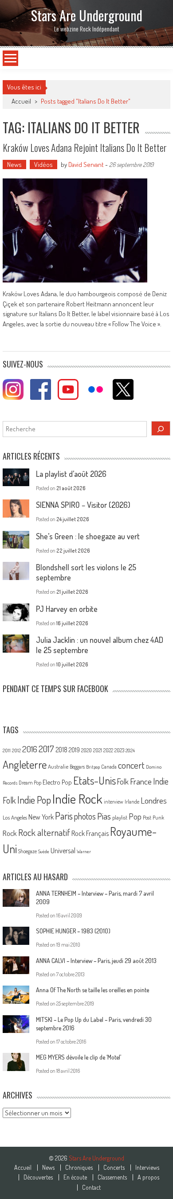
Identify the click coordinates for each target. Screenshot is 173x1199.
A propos (148, 1177)
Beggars (77, 766)
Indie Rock (77, 798)
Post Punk (153, 817)
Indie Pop (34, 799)
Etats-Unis (94, 780)
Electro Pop (57, 782)
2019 (74, 750)
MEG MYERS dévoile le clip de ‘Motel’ (78, 1057)
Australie (58, 766)
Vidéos (43, 164)
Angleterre (25, 764)
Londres (154, 800)
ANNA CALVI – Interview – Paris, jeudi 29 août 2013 (96, 960)
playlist (119, 817)
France (141, 781)
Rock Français (90, 833)
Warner (84, 851)
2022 (108, 750)
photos (85, 816)
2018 (61, 749)
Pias (104, 816)
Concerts (114, 1167)
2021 (97, 750)
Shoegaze (27, 851)
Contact (91, 1187)
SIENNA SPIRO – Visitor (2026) (83, 505)
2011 (7, 750)
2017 (46, 748)
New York (41, 816)
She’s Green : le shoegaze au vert (88, 536)
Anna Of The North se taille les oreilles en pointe (92, 990)
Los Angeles (15, 817)
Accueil (22, 1167)
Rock (10, 833)
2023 (119, 750)
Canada (109, 766)
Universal (63, 850)
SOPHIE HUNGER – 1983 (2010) (73, 931)
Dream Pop (30, 782)
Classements (112, 1177)
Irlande (132, 801)
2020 (86, 750)
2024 (130, 750)
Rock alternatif (44, 832)
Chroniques (79, 1167)
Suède (43, 851)
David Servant (86, 164)
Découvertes (38, 1177)
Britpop (93, 767)
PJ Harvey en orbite (67, 609)
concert (131, 765)
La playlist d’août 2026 (71, 474)
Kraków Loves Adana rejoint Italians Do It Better (85, 147)
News (14, 164)
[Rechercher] (161, 428)
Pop (135, 816)
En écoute (75, 1177)
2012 (16, 750)
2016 (29, 748)
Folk (123, 781)
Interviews (147, 1167)
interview (113, 801)
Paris (64, 815)
